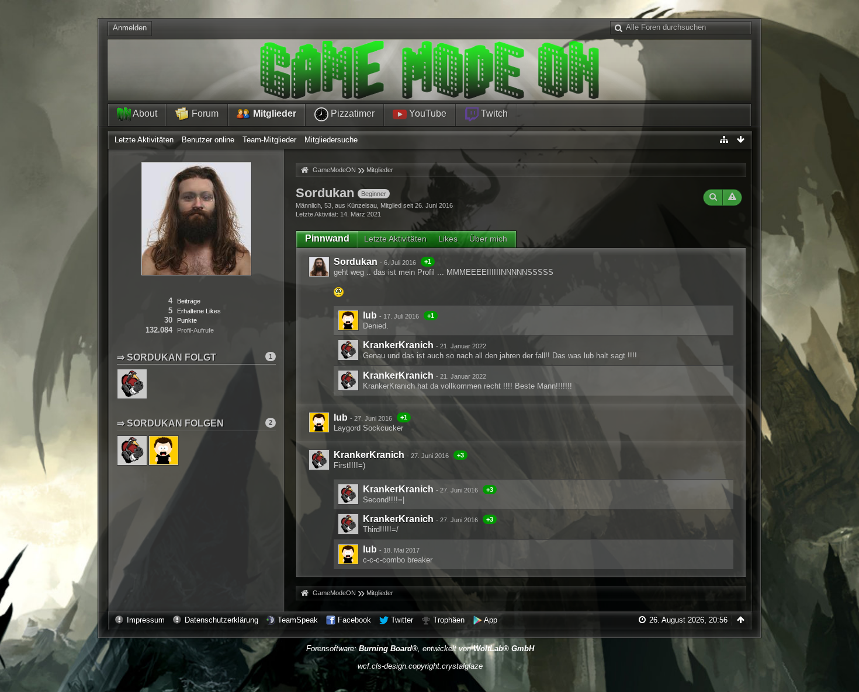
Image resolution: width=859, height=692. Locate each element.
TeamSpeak (298, 620)
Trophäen (449, 620)
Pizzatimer (351, 113)
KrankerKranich (398, 345)
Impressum (146, 620)
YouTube (426, 113)
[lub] (348, 320)
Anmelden (130, 27)
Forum (204, 113)
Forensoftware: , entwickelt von (420, 648)
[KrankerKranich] (348, 350)
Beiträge (188, 301)
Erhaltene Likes (199, 310)
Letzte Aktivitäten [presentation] (395, 238)
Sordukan (355, 262)
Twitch (493, 113)
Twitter (402, 620)
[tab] (327, 238)
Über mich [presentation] (488, 238)
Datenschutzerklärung (221, 620)
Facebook (354, 620)
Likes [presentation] (448, 238)
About (144, 113)
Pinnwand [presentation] (327, 238)
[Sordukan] (319, 266)
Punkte (187, 320)
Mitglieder (273, 113)
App (490, 620)
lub (370, 315)
